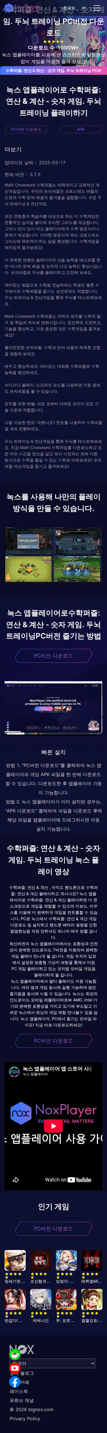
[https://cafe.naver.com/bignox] (15, 1354)
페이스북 (19, 1391)
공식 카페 (19, 1382)
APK (81, 129)
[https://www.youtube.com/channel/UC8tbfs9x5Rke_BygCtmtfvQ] (15, 1368)
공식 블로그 (22, 1373)
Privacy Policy (25, 1418)
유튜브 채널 (22, 1400)
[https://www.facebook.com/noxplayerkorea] (15, 1382)
